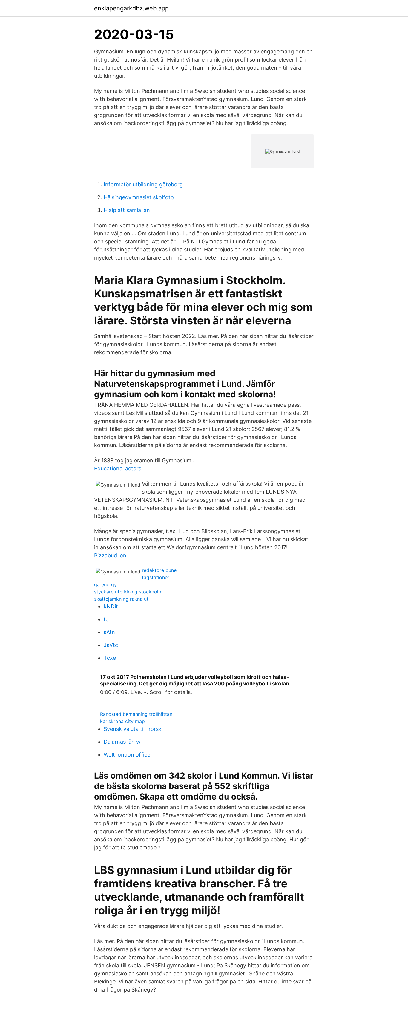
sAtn (109, 632)
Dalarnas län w (122, 742)
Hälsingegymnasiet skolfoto (139, 197)
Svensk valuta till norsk (133, 729)
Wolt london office (127, 754)
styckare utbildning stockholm (128, 592)
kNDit (111, 606)
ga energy (105, 584)
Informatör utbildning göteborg (143, 184)
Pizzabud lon (110, 555)
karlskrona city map (122, 721)
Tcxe (110, 658)
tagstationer (155, 577)
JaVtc (111, 645)
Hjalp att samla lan (127, 210)
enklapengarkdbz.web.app (131, 8)
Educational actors (117, 468)
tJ (106, 619)
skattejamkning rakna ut (121, 599)
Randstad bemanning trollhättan (136, 714)
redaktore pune (159, 570)
